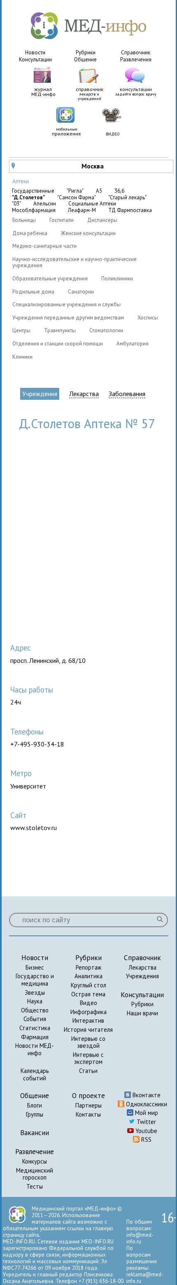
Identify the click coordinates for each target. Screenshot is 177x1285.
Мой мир (145, 1113)
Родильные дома (33, 291)
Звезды (35, 992)
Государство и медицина (35, 979)
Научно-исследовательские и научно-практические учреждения (74, 262)
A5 (99, 191)
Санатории (81, 291)
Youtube (145, 1131)
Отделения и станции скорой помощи (57, 343)
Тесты (34, 1186)
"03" (16, 204)
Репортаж (88, 967)
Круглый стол (88, 985)
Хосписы (147, 317)
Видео (88, 1003)
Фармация (35, 1037)
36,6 (119, 191)
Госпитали (61, 220)
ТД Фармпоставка (130, 210)
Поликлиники (117, 278)
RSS (145, 1139)
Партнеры (88, 1105)
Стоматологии (106, 330)
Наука (34, 1001)
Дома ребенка (29, 233)
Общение (85, 59)
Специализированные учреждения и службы (66, 304)
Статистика (34, 1028)
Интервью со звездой (88, 1042)
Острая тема (88, 994)
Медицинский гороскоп (34, 1174)
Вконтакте (146, 1095)
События (34, 1019)
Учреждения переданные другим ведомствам (68, 317)
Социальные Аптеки (92, 204)
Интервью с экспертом (88, 1058)
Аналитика (88, 976)
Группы (34, 1114)
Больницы (24, 220)
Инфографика (88, 1012)
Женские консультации (88, 233)
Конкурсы (34, 1161)
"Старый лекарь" (127, 197)
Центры (21, 330)
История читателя (88, 1029)
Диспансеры (102, 220)
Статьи (88, 1071)
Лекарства (84, 394)
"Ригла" (75, 191)
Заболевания (127, 394)
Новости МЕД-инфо (34, 1049)
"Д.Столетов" (28, 197)
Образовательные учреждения (50, 278)
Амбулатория (132, 343)
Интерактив (88, 1020)
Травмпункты (60, 330)
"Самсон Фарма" (76, 197)
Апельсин (44, 204)
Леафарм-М (82, 210)
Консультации (35, 59)
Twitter (145, 1122)
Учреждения (39, 393)
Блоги (34, 1105)
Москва (58, 166)
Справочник (135, 52)
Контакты (88, 1114)
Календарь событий (35, 1074)
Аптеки (20, 181)
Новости (35, 52)
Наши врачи (142, 1013)
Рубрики (85, 52)
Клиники (22, 356)
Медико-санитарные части (44, 246)
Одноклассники (145, 1104)
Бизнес (35, 967)
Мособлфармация (34, 210)
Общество (35, 1010)
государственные (33, 191)
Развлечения (135, 59)
